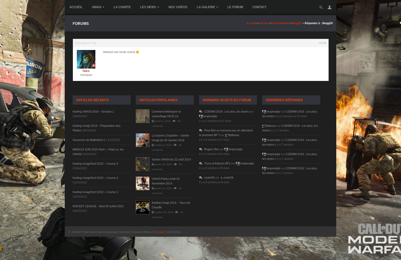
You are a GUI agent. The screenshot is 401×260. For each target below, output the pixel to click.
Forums (264, 23)
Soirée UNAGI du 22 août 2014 (171, 159)
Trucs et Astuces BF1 (217, 163)
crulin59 (209, 177)
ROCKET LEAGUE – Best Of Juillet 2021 (98, 206)
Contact (259, 7)
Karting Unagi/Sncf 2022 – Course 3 (95, 163)
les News (148, 7)
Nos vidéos (178, 7)
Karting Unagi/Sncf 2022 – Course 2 (95, 178)
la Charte (122, 7)
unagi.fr (161, 232)
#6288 (323, 43)
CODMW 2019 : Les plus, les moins (226, 111)
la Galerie (206, 7)
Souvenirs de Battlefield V (89, 140)
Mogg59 (297, 23)
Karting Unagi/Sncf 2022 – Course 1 (95, 192)
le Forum (235, 7)
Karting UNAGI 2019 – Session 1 (93, 111)
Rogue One (211, 149)
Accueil (76, 7)
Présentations (280, 23)
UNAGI (96, 7)
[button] (329, 7)
